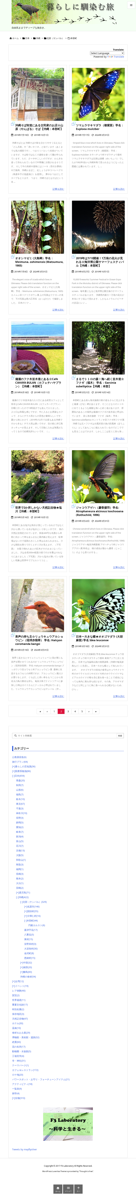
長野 (19, 817)
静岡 (19, 822)
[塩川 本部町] (37, 476)
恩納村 (29, 957)
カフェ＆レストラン (25, 1070)
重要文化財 (20, 1004)
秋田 (19, 785)
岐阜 (19, 831)
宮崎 (19, 887)
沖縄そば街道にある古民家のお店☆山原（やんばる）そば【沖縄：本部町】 (39, 127)
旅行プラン (20, 761)
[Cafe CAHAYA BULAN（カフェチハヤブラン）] (37, 348)
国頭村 (32, 911)
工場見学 (18, 1056)
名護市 (33, 906)
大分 (19, 883)
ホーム (15, 38)
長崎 (19, 873)
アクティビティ (22, 1084)
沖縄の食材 (28, 976)
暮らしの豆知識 (25, 766)
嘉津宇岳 (30, 929)
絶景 (16, 1042)
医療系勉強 (23, 771)
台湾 (19, 981)
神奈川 (21, 813)
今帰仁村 (33, 915)
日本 (27, 38)
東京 (20, 803)
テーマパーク (20, 1065)
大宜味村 (30, 948)
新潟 (19, 836)
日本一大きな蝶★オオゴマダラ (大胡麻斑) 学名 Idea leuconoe (99, 638)
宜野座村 (30, 943)
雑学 (15, 1093)
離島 (27, 971)
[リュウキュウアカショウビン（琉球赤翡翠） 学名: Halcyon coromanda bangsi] (37, 605)
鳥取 (19, 864)
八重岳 (29, 934)
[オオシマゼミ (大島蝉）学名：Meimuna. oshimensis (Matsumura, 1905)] (37, 227)
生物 (20, 1098)
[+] (13, 766)
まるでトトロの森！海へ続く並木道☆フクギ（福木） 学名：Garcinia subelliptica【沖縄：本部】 (100, 382)
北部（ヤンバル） (55, 38)
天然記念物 (20, 1018)
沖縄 (38, 38)
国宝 (15, 995)
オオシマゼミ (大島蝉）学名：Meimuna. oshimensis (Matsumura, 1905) (39, 261)
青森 (20, 780)
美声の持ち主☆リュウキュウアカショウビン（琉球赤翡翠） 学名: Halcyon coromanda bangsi (39, 640)
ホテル (17, 1023)
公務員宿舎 (19, 757)
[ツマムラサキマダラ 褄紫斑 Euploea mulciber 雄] (98, 94)
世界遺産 (18, 1000)
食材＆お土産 (21, 1032)
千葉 (19, 808)
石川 (19, 845)
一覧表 (17, 1088)
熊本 (19, 878)
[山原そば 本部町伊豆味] (37, 94)
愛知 (19, 827)
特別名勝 (18, 1009)
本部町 (32, 920)
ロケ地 (17, 1074)
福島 (19, 794)
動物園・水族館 (21, 1051)
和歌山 (21, 859)
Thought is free (86, 1171)
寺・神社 (18, 1060)
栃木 (20, 799)
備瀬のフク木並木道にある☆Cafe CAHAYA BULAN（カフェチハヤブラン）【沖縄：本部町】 (38, 382)
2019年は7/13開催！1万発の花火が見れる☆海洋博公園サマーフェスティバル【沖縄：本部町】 (100, 261)
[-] (13, 775)
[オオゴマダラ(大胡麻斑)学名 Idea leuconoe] (98, 605)
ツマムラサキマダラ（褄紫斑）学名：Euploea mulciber (100, 127)
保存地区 (18, 1014)
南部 (27, 967)
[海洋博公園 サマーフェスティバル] (98, 227)
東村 (28, 939)
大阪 (19, 855)
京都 (20, 850)
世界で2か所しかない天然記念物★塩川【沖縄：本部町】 (38, 509)
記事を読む (58, 188)
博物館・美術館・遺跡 (25, 1037)
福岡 (19, 869)
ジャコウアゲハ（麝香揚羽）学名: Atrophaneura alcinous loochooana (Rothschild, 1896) (99, 511)
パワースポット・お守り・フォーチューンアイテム (40, 1079)
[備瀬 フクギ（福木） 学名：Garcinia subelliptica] (98, 348)
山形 (19, 789)
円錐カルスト (36, 925)
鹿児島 (24, 892)
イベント (21, 985)
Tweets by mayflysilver (24, 1149)
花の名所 (18, 1046)
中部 (27, 962)
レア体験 (18, 990)
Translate (119, 56)
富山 (19, 841)
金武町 (29, 953)
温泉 (16, 1028)
